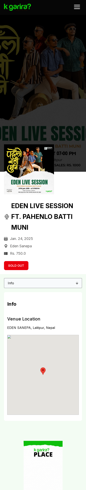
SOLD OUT (16, 265)
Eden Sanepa (21, 246)
